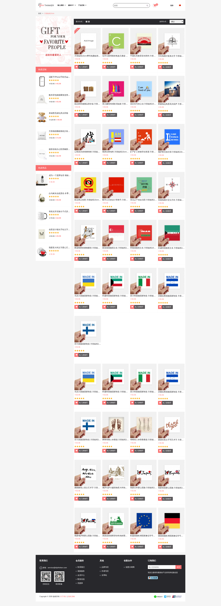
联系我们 (81, 567)
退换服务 (81, 571)
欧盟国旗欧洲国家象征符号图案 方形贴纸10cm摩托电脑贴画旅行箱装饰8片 (143, 536)
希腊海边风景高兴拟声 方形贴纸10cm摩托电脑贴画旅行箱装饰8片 (171, 104)
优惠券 (80, 583)
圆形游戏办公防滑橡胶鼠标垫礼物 (60, 149)
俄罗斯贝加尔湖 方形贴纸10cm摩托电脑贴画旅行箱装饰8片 (171, 152)
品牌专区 (105, 567)
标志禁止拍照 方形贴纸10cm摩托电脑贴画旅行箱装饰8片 (87, 200)
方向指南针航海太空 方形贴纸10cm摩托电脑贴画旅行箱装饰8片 (171, 56)
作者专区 (105, 571)
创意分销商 (130, 567)
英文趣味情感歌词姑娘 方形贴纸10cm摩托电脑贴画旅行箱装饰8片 (115, 104)
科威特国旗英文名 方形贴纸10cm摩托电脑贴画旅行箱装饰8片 (171, 248)
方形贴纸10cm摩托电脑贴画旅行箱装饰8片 (87, 56)
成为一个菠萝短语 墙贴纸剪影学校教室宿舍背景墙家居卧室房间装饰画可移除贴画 (60, 175)
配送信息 (81, 579)
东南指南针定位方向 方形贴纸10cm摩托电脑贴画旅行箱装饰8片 (171, 200)
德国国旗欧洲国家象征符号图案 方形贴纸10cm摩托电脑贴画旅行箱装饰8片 (171, 536)
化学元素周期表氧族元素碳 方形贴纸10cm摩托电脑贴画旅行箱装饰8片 (115, 56)
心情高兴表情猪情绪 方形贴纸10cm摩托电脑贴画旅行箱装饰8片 (87, 152)
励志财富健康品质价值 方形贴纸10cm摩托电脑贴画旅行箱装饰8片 (87, 104)
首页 (39, 13)
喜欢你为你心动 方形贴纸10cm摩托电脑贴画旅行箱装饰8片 (143, 104)
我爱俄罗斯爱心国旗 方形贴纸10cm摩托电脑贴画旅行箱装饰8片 (87, 536)
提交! (178, 567)
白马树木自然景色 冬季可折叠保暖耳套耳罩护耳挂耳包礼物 (60, 193)
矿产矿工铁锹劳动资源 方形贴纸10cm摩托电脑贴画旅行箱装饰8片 (143, 152)
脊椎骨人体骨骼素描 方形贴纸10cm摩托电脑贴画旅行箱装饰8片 (143, 439)
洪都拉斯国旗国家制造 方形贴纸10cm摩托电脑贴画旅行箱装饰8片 (171, 296)
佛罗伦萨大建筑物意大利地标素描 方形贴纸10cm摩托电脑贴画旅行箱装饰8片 (115, 487)
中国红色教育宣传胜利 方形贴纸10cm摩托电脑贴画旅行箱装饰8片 (143, 56)
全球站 (104, 575)
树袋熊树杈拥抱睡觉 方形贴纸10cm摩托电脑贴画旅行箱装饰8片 (87, 248)
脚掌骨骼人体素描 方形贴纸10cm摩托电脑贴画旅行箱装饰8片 (115, 439)
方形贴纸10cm (49, 13)
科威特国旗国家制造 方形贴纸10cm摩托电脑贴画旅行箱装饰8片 (115, 296)
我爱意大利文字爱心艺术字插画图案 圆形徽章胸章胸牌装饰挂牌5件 (60, 247)
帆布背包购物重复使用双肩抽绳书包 (60, 95)
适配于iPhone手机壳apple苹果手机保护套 (60, 77)
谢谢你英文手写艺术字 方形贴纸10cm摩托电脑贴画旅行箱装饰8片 (171, 440)
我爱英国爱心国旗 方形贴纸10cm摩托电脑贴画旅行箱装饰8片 (171, 488)
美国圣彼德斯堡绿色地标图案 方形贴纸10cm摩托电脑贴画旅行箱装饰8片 (115, 536)
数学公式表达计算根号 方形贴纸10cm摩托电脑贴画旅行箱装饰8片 (115, 200)
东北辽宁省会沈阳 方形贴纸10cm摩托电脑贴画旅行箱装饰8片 (143, 200)
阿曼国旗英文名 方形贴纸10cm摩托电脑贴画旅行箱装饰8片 (143, 248)
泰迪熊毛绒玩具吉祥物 (58, 113)
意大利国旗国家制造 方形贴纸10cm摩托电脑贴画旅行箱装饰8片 (143, 296)
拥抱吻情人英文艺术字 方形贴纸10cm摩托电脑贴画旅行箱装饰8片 (87, 487)
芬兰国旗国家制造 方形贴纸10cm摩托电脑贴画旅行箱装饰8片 (87, 344)
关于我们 (63, 596)
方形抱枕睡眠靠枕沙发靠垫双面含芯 (60, 131)
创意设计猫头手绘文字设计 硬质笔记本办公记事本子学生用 (60, 229)
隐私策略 (71, 596)
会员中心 (81, 575)
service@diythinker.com (57, 568)
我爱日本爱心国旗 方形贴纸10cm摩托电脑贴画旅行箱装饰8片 (143, 487)
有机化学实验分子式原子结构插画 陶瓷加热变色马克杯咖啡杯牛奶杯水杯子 (60, 211)
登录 (171, 5)
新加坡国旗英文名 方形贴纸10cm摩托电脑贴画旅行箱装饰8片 (115, 248)
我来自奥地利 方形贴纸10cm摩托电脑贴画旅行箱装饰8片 (115, 152)
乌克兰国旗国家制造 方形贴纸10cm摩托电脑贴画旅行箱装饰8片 (87, 296)
